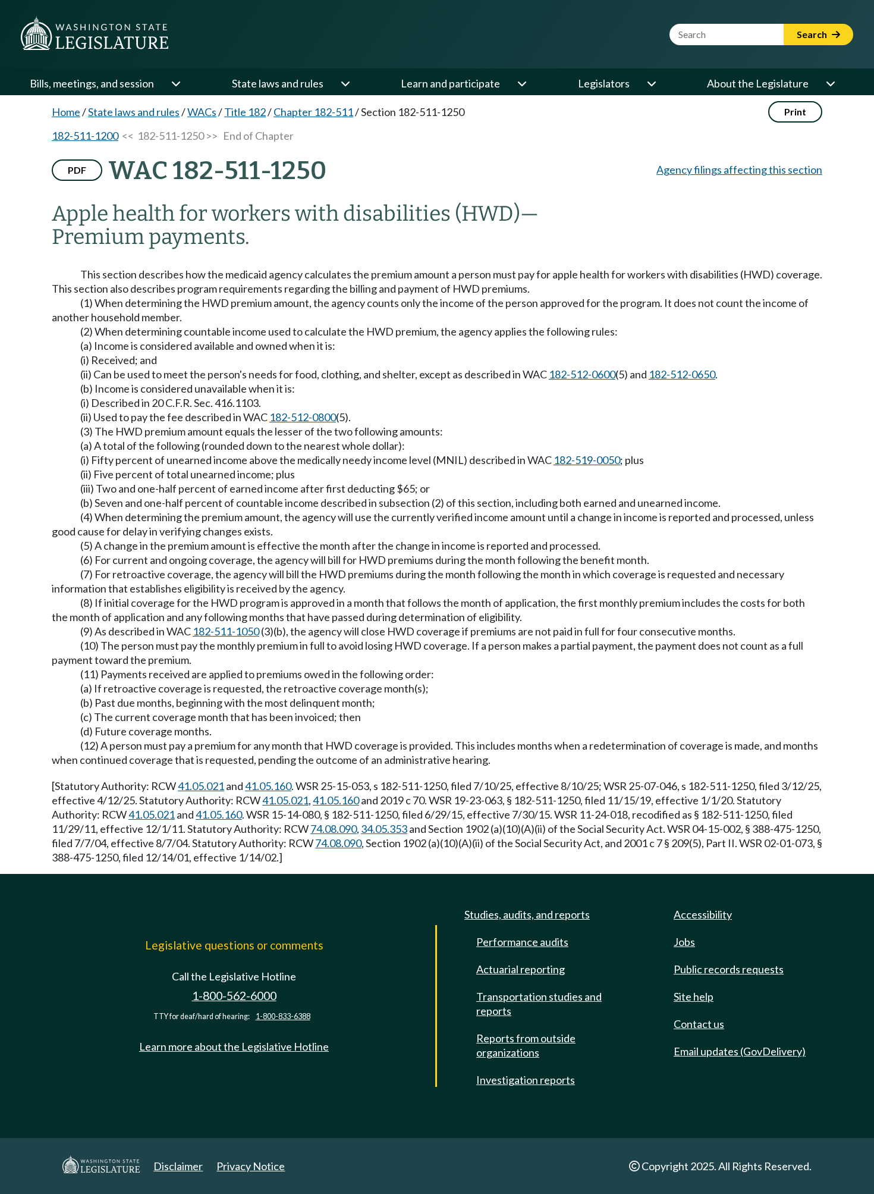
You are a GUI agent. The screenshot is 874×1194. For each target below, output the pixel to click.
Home (66, 111)
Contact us (699, 1023)
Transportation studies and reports (539, 1003)
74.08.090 (333, 828)
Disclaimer (178, 1166)
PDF (77, 170)
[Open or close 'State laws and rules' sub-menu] (345, 83)
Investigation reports (525, 1079)
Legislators (604, 83)
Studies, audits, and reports (527, 914)
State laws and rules (277, 83)
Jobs (684, 941)
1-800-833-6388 (283, 1016)
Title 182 (245, 111)
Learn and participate (450, 83)
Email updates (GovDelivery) (740, 1051)
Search (813, 34)
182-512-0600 (582, 374)
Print (795, 111)
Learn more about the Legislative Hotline (234, 1046)
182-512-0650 (682, 374)
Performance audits (522, 941)
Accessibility (703, 914)
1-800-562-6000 (234, 995)
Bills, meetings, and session (92, 83)
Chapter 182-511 (313, 111)
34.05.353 (384, 828)
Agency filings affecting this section (739, 169)
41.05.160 (268, 785)
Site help (693, 996)
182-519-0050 (587, 459)
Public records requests (729, 969)
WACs (201, 111)
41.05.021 (201, 785)
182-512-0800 (302, 417)
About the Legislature (758, 83)
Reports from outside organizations (526, 1045)
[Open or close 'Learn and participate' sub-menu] (521, 83)
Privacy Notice (250, 1166)
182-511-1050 (226, 631)
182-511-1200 (85, 135)
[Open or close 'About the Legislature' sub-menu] (830, 83)
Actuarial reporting (520, 969)
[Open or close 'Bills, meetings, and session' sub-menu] (175, 83)
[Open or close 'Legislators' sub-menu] (651, 83)
